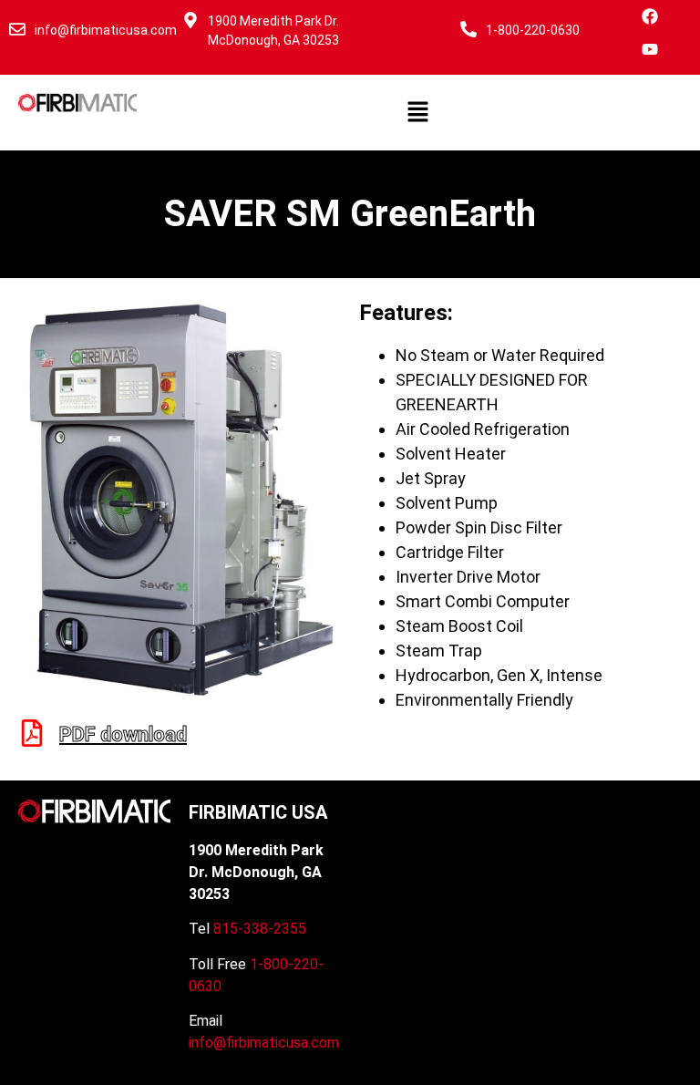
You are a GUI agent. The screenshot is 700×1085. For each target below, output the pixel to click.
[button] (418, 112)
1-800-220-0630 (533, 30)
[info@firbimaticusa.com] (17, 29)
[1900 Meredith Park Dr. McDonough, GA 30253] (190, 20)
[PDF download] (32, 733)
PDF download (123, 734)
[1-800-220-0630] (468, 29)
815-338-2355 (259, 928)
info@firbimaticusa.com (106, 30)
